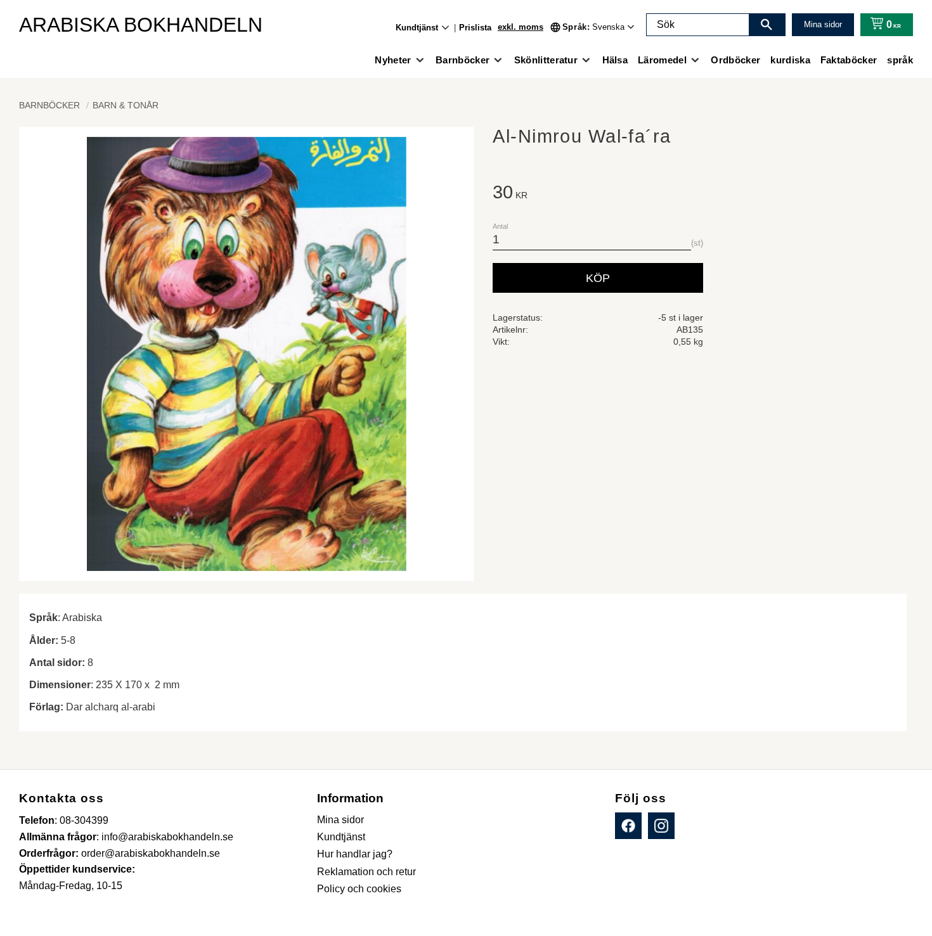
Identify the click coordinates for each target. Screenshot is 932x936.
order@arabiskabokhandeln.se (150, 853)
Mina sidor (823, 24)
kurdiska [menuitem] (790, 59)
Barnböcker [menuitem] (462, 59)
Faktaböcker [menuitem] (848, 59)
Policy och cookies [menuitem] (359, 888)
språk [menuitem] (900, 59)
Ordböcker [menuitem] (735, 59)
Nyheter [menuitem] (393, 59)
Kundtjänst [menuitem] (417, 27)
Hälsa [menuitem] (615, 59)
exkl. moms (520, 27)
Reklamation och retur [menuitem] (366, 871)
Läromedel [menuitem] (662, 59)
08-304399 (84, 820)
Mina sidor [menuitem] (340, 819)
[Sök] (766, 24)
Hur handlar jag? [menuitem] (354, 854)
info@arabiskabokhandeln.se (167, 836)
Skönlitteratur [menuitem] (546, 59)
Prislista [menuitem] (475, 27)
